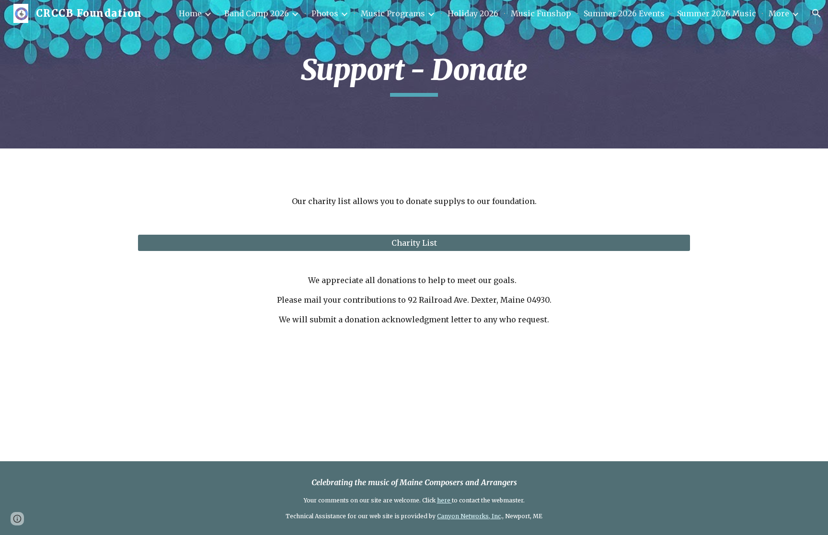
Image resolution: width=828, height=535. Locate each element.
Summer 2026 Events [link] (624, 13)
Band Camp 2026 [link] (256, 13)
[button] (816, 13)
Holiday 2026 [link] (473, 13)
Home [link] (190, 13)
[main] (414, 74)
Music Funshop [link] (541, 13)
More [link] (779, 13)
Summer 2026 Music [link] (716, 13)
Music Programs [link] (393, 13)
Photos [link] (324, 13)
